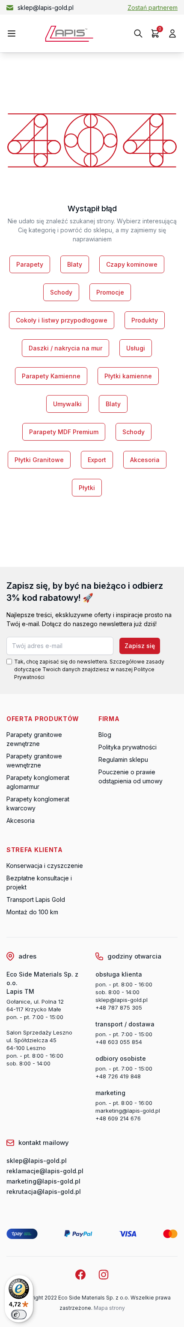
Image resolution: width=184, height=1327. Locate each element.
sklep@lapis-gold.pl (46, 7)
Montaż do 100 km (32, 912)
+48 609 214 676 (118, 1118)
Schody (61, 292)
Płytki (87, 487)
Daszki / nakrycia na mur (65, 348)
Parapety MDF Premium (63, 431)
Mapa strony (109, 1308)
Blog (104, 734)
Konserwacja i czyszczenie (44, 865)
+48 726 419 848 (118, 1076)
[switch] (19, 1314)
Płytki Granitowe (39, 459)
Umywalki (67, 404)
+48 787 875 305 (118, 1007)
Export (97, 459)
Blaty (74, 264)
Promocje (110, 292)
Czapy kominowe (131, 264)
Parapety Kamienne (51, 376)
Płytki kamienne (128, 376)
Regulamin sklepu (123, 759)
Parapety (29, 264)
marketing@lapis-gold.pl (127, 1110)
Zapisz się (140, 645)
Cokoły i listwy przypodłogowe (61, 320)
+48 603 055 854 (118, 1041)
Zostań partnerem (153, 7)
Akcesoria (145, 459)
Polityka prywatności (127, 747)
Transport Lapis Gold (35, 899)
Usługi (135, 348)
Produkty (144, 320)
